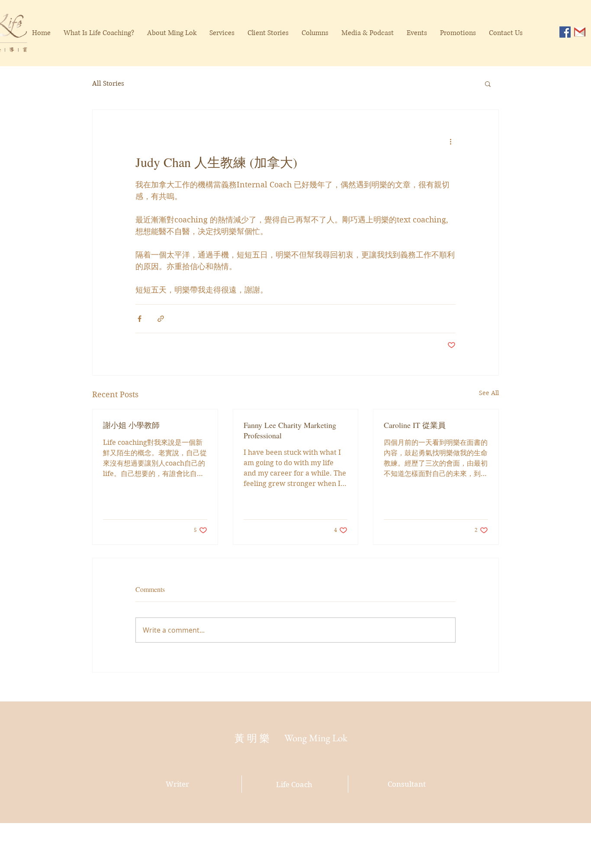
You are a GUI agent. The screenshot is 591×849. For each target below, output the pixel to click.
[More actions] (450, 141)
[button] (488, 83)
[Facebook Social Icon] (565, 32)
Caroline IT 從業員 (415, 425)
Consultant (407, 784)
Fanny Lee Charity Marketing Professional (290, 430)
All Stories (108, 83)
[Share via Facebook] (139, 319)
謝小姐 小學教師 (131, 425)
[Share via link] (161, 319)
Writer (177, 784)
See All (489, 393)
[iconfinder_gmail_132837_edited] (579, 32)
